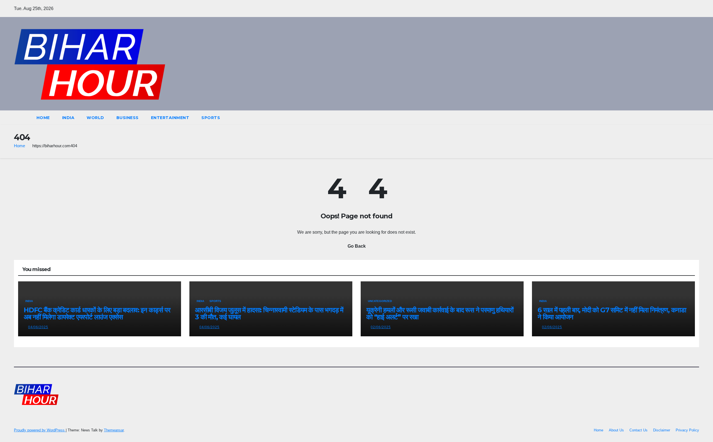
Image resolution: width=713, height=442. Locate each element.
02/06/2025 (381, 327)
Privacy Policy (687, 430)
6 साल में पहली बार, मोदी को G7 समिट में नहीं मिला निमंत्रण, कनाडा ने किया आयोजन (612, 313)
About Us (616, 430)
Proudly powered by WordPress (40, 430)
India (68, 117)
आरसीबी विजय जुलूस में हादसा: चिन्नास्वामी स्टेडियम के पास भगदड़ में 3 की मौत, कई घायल (269, 313)
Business (127, 117)
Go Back (357, 246)
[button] (684, 117)
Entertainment (170, 117)
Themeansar (114, 430)
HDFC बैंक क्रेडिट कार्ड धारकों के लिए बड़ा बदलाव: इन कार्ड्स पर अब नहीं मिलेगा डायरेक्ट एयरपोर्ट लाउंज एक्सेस (97, 313)
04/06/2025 (38, 327)
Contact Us (638, 430)
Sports (210, 117)
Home (43, 117)
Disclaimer (661, 430)
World (95, 117)
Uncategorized (380, 301)
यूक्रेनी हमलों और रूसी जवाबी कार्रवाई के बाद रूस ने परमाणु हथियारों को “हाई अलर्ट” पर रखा (439, 313)
